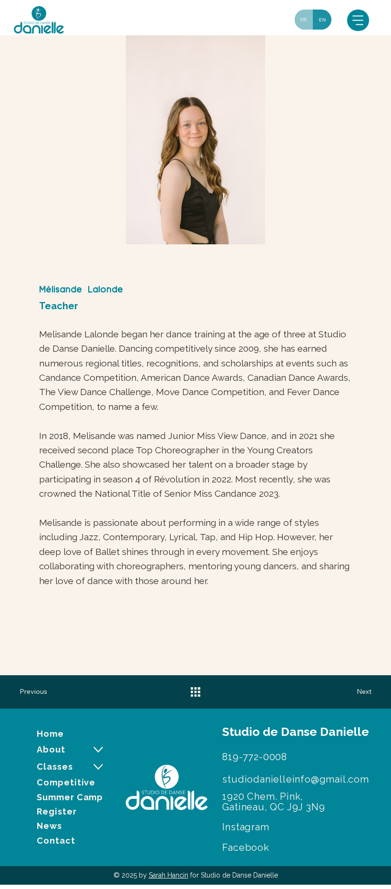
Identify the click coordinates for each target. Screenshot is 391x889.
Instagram (245, 827)
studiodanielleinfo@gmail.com (295, 779)
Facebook (245, 847)
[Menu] (358, 20)
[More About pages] (98, 749)
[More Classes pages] (98, 767)
